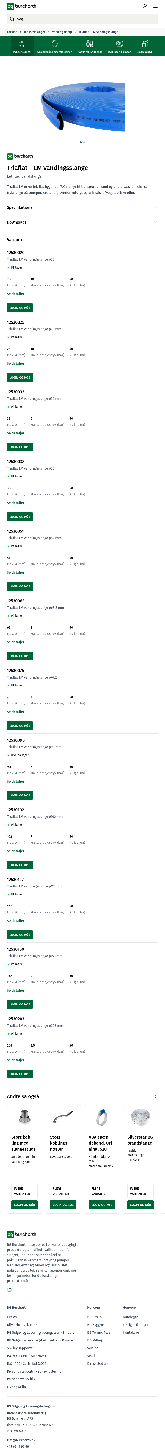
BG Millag (94, 1340)
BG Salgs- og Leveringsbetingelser (32, 1406)
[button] (81, 142)
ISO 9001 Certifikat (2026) (26, 1356)
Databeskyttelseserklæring (26, 1413)
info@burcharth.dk (21, 1440)
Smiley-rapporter (20, 1348)
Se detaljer (15, 294)
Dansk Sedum (97, 1364)
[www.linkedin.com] (9, 1289)
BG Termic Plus (98, 1332)
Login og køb (19, 308)
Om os (12, 1317)
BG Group (94, 1317)
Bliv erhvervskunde (22, 1325)
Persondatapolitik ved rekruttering (34, 1371)
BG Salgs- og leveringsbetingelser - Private (40, 1340)
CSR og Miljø (16, 1387)
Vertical (93, 1348)
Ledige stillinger (135, 1325)
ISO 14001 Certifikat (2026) (27, 1364)
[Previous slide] (149, 1096)
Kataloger (130, 1317)
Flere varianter (22, 1191)
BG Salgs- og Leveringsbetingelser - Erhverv (40, 1332)
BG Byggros (95, 1325)
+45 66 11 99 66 (18, 1446)
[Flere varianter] (24, 1117)
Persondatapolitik (21, 1379)
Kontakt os (131, 1332)
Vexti (91, 1356)
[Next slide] (155, 1096)
